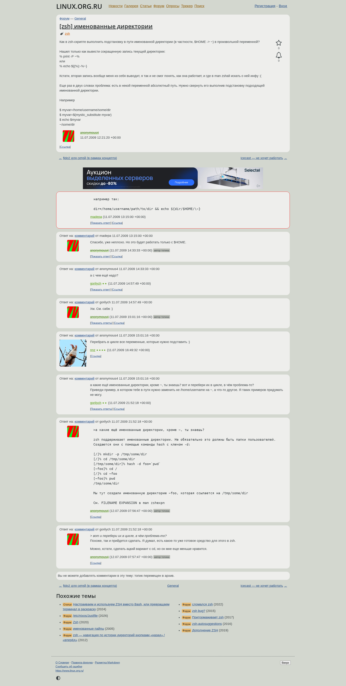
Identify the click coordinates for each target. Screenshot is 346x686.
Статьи (146, 6)
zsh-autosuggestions (207, 624)
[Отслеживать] (278, 55)
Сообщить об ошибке (69, 666)
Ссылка (65, 146)
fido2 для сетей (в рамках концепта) (90, 158)
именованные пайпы (88, 628)
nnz (92, 350)
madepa (96, 217)
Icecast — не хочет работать (262, 158)
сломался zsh (202, 604)
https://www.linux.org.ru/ (70, 670)
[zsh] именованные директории (106, 26)
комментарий (84, 236)
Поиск (199, 6)
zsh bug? (198, 611)
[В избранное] (278, 43)
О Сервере (62, 662)
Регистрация (265, 6)
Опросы (172, 6)
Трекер (187, 6)
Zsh (75, 622)
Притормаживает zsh (208, 617)
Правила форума (82, 662)
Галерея (131, 6)
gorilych (95, 283)
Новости (116, 6)
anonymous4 (89, 132)
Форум (158, 6)
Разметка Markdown (107, 662)
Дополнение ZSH (205, 630)
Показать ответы (101, 322)
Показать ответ (100, 222)
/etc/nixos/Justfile (85, 616)
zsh (67, 34)
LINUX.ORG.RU (79, 6)
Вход (283, 6)
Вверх (285, 662)
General (80, 18)
